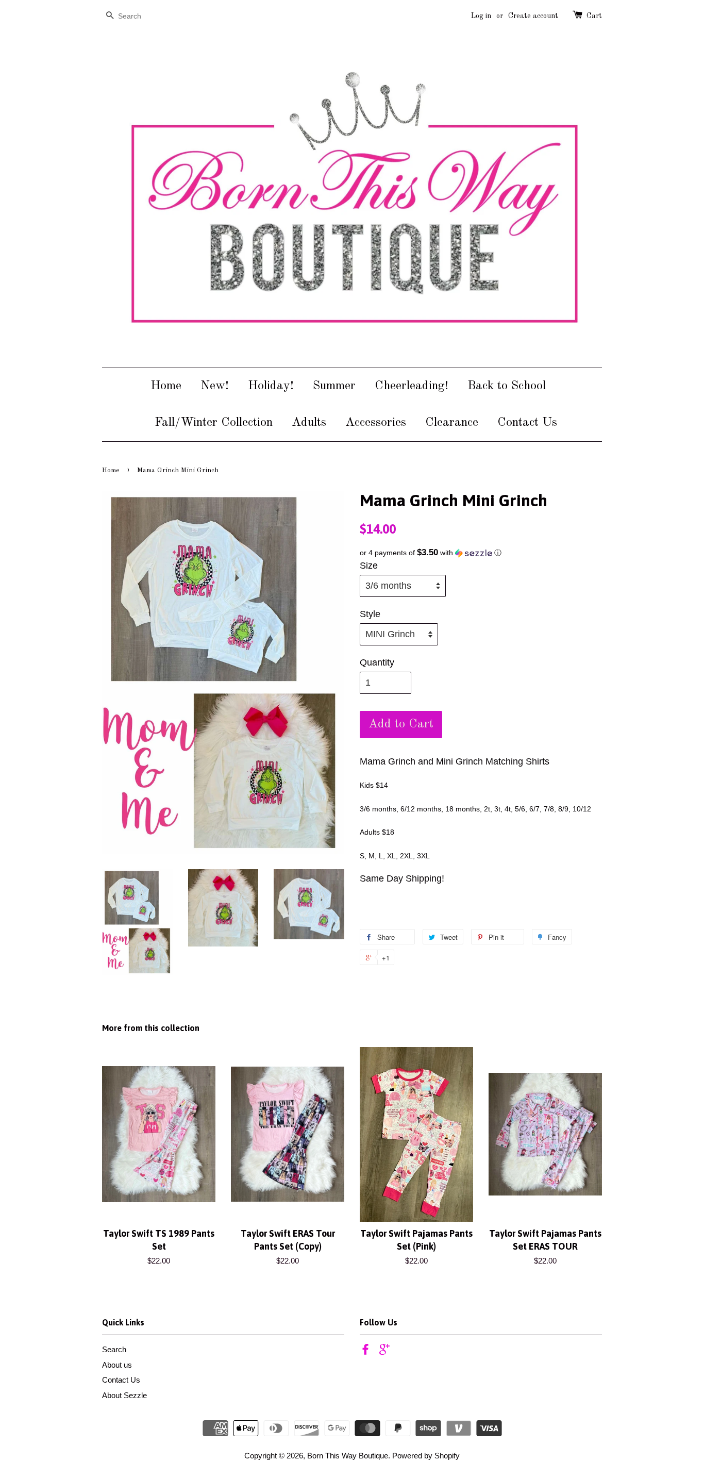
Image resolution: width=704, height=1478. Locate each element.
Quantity (377, 662)
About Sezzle (124, 1395)
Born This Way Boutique (347, 1455)
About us (117, 1364)
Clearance (451, 423)
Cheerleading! (411, 386)
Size (369, 565)
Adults (309, 423)
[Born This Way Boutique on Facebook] (365, 1351)
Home (165, 386)
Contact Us (527, 423)
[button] (481, 553)
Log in (481, 16)
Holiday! (271, 386)
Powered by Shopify (426, 1455)
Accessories (375, 423)
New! (214, 386)
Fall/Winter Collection (214, 423)
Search (114, 1349)
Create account (533, 16)
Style (370, 614)
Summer (334, 386)
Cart (594, 16)
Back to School (506, 386)
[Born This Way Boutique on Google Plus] (384, 1351)
